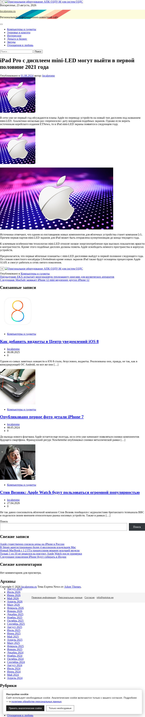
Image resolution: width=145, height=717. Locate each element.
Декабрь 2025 (15, 614)
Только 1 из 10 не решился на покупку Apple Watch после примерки (41, 553)
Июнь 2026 (14, 595)
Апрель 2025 (14, 639)
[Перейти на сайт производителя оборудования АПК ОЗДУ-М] (44, 1)
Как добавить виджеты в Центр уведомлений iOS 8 (49, 341)
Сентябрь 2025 (16, 623)
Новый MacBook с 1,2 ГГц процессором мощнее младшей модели (40, 550)
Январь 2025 (14, 649)
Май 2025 (13, 636)
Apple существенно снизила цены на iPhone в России (32, 544)
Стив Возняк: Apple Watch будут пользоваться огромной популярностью (70, 492)
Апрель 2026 (14, 601)
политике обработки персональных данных (36, 701)
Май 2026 (13, 598)
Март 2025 (13, 642)
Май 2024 (13, 674)
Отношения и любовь (20, 45)
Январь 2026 (14, 611)
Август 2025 (14, 627)
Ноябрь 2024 (14, 655)
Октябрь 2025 (15, 620)
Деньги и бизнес (17, 38)
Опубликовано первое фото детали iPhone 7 (42, 416)
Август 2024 (14, 665)
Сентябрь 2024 (16, 662)
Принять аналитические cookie (25, 708)
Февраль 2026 (15, 607)
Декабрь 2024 (15, 652)
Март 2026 (13, 604)
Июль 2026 (13, 592)
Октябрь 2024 (15, 658)
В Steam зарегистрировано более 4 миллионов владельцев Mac (38, 547)
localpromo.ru (8, 11)
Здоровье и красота (18, 32)
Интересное (14, 35)
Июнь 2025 (14, 633)
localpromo (48, 75)
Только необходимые (60, 708)
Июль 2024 (13, 668)
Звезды (11, 42)
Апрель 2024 (14, 677)
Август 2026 (14, 588)
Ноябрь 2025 (14, 617)
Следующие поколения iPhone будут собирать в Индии (33, 556)
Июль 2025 (13, 630)
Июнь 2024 (14, 671)
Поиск (4, 521)
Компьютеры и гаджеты (21, 29)
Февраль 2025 (15, 646)
